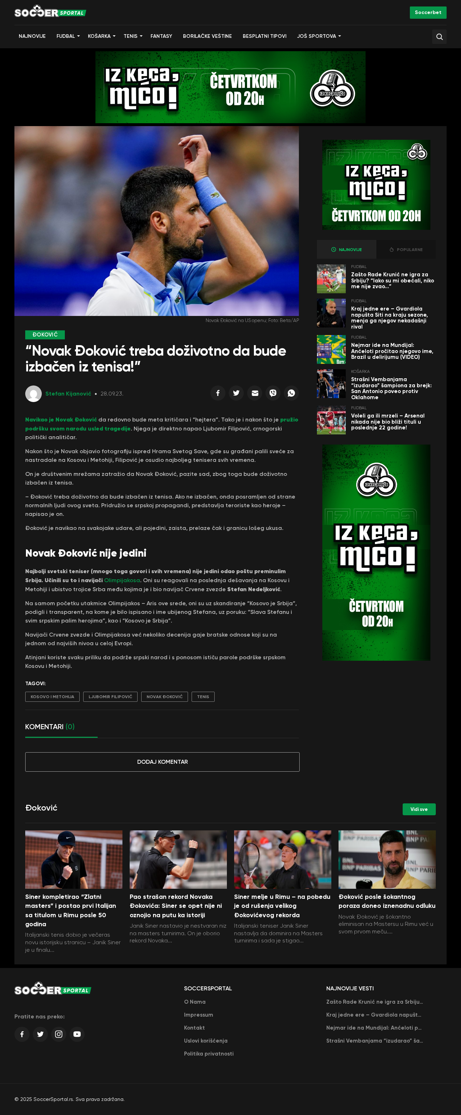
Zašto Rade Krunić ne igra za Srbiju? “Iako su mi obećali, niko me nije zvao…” (392, 280)
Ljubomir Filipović (110, 696)
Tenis (131, 36)
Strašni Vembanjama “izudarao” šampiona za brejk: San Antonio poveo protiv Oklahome (391, 388)
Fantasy (161, 36)
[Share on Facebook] (217, 394)
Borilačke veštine (207, 36)
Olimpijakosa (122, 580)
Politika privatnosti (209, 1054)
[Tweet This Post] (236, 394)
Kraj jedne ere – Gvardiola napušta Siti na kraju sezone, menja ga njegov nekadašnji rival (389, 317)
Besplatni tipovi (264, 36)
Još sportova (316, 36)
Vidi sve (419, 809)
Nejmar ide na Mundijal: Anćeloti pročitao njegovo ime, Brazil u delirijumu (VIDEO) (392, 351)
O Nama (195, 1002)
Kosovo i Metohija (52, 696)
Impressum (198, 1015)
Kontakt (194, 1028)
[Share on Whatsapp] (291, 394)
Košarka (99, 36)
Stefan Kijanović (68, 393)
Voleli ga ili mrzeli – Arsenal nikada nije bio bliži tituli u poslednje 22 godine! (388, 421)
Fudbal (66, 36)
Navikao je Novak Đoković (61, 419)
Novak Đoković (165, 696)
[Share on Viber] (273, 394)
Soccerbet (428, 12)
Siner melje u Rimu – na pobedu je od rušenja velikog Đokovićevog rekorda (282, 906)
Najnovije (32, 36)
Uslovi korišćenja (206, 1041)
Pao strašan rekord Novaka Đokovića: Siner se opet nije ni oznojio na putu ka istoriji (176, 906)
